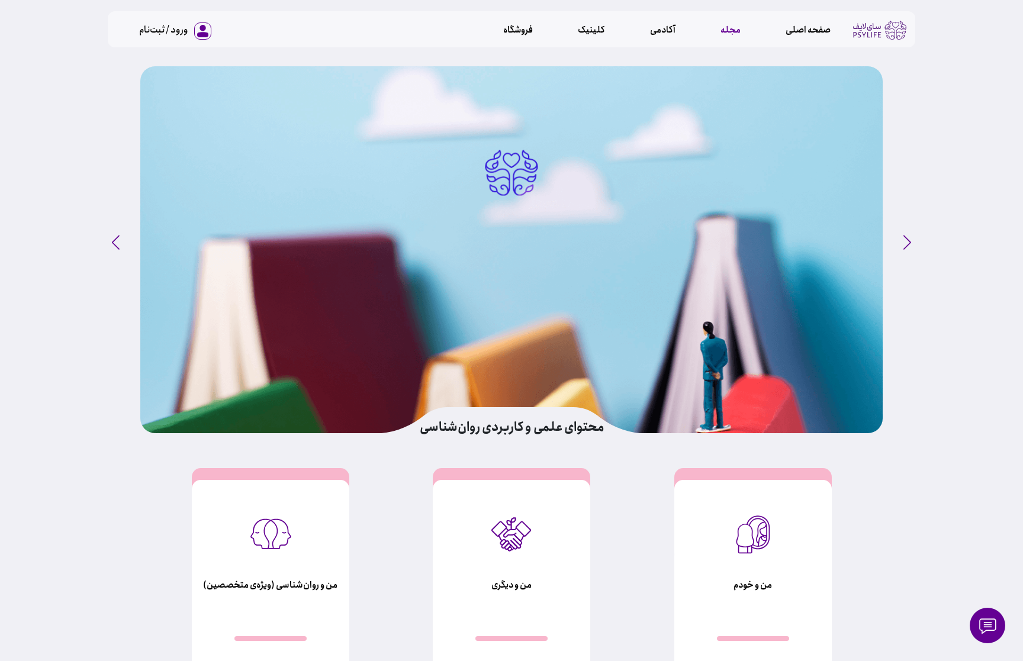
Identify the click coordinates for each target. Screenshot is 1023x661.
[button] (116, 243)
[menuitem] (808, 30)
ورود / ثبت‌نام (163, 29)
